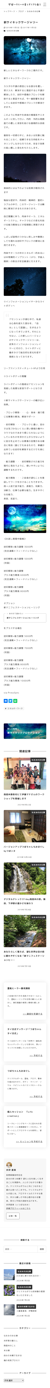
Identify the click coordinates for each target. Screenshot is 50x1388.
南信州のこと (10, 1345)
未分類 (7, 1350)
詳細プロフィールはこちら (18, 1208)
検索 (42, 1249)
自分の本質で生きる (13, 1355)
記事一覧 (13, 1216)
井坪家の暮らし (11, 1340)
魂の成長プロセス (12, 1360)
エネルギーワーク (15, 708)
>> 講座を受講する (33, 1013)
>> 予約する (36, 1055)
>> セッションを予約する (29, 1141)
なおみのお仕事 (13, 31)
